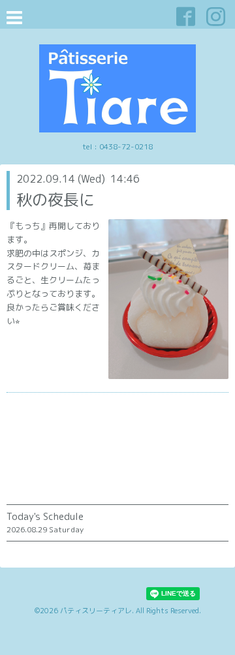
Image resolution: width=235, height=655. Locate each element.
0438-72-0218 (126, 146)
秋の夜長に (55, 200)
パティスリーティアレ (96, 610)
